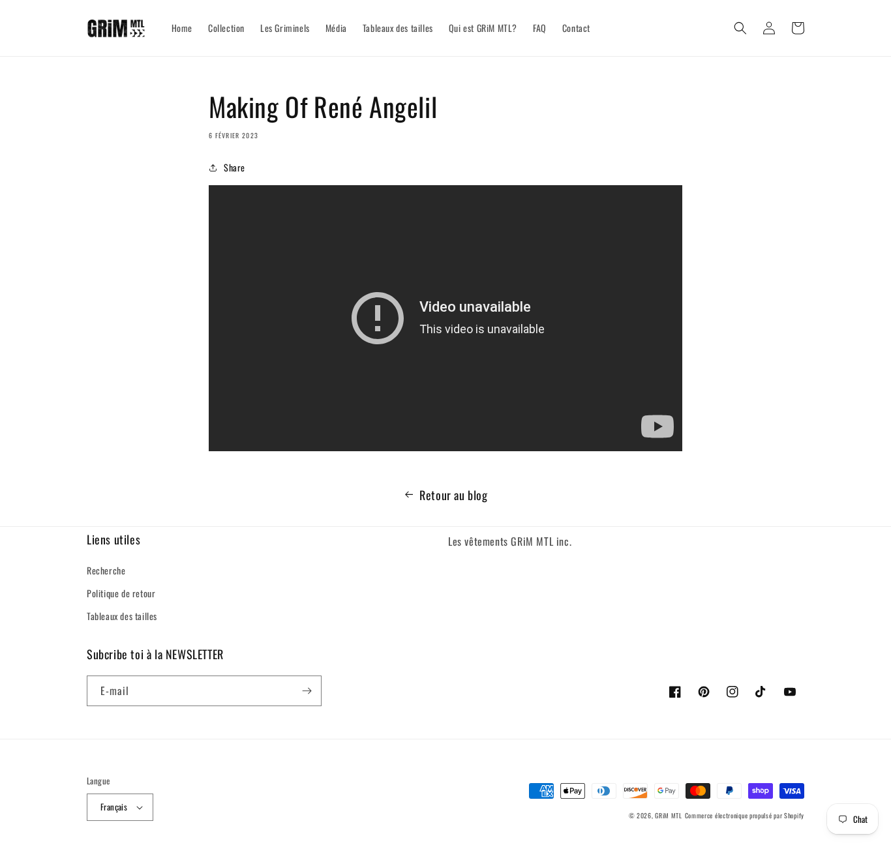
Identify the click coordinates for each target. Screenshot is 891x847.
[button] (740, 28)
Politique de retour (121, 593)
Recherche (106, 570)
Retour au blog (453, 494)
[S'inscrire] (306, 691)
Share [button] (234, 167)
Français (113, 806)
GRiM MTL (668, 815)
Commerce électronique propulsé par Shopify (744, 815)
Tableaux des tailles (122, 616)
